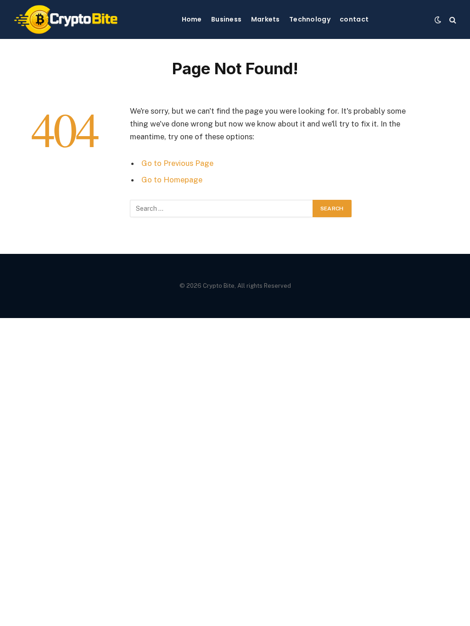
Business (226, 19)
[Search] (452, 19)
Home (192, 19)
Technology (309, 19)
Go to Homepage (171, 179)
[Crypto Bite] (66, 19)
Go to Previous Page (177, 163)
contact (354, 19)
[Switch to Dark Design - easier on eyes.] (437, 19)
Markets (265, 19)
